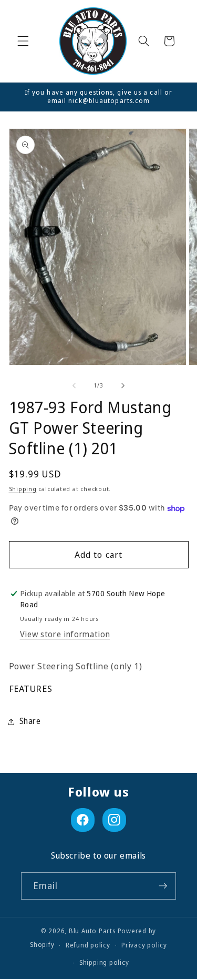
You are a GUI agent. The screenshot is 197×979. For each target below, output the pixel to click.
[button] (23, 41)
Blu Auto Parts (92, 930)
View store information (65, 634)
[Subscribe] (162, 886)
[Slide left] (74, 385)
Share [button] (30, 721)
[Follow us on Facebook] (83, 820)
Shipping (23, 489)
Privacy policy (144, 945)
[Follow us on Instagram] (114, 820)
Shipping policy (104, 962)
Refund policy (88, 945)
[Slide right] (122, 385)
